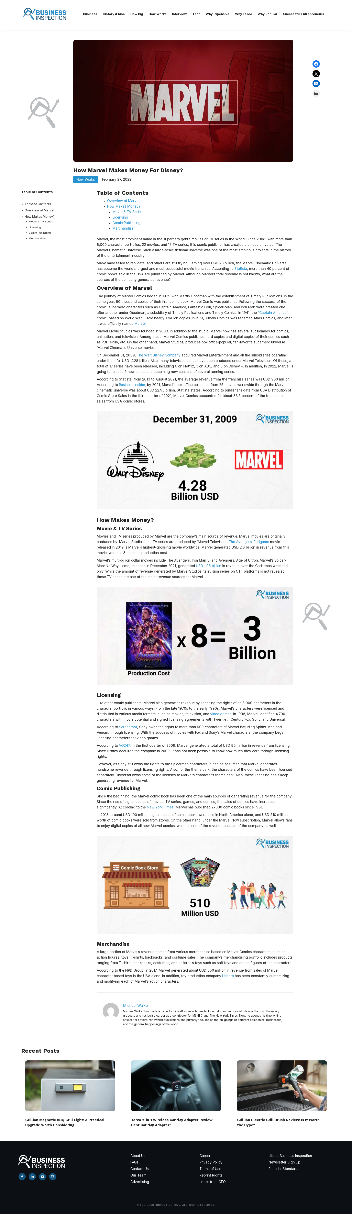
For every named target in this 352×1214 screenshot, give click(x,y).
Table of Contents (38, 204)
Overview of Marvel (39, 210)
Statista (240, 269)
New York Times (160, 807)
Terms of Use (210, 1169)
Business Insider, (132, 385)
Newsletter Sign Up (284, 1162)
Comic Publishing (40, 232)
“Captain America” (273, 313)
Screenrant (128, 727)
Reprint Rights (210, 1175)
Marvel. (140, 324)
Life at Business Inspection (290, 1156)
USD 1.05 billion (208, 566)
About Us (137, 1156)
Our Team (138, 1175)
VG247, (124, 745)
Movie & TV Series (41, 221)
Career (204, 1156)
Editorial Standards (283, 1169)
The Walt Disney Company (158, 355)
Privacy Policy (210, 1162)
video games (220, 714)
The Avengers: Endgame (249, 542)
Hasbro (228, 976)
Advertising (139, 1182)
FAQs (134, 1162)
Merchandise (37, 238)
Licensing (35, 227)
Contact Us (139, 1169)
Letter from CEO (212, 1182)
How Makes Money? (40, 217)
